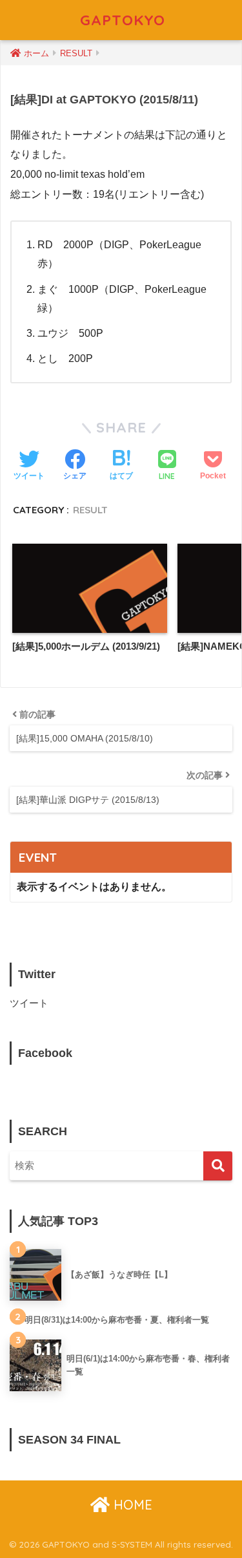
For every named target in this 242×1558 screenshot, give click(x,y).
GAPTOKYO (122, 19)
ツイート (29, 1003)
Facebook (45, 1053)
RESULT (90, 510)
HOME (131, 1505)
